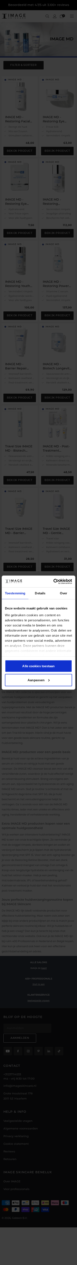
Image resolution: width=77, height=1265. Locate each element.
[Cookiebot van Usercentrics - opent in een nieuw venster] (54, 581)
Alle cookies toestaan (38, 666)
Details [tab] (40, 593)
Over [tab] (63, 593)
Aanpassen (36, 680)
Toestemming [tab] (15, 593)
